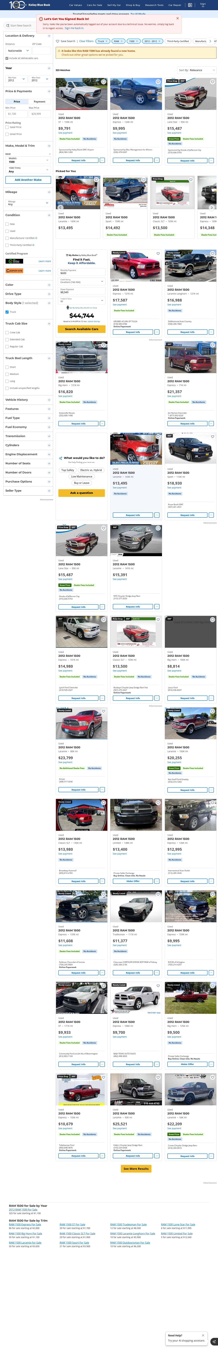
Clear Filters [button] (86, 41)
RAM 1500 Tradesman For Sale (128, 1224)
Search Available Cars (81, 329)
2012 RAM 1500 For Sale (23, 1209)
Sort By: (183, 70)
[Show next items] (210, 41)
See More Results (136, 1169)
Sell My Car (114, 5)
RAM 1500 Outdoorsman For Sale (130, 1242)
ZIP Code (36, 43)
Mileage (11, 202)
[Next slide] (212, 208)
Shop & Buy (133, 5)
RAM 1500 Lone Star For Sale (178, 1224)
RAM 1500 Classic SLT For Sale (77, 1233)
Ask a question (81, 493)
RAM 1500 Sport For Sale (74, 1242)
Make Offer (133, 881)
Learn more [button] (45, 261)
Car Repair (175, 5)
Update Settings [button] (94, 321)
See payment (65, 132)
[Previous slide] (60, 208)
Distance (10, 43)
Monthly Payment (68, 270)
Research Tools (154, 5)
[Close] (203, 1335)
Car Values (75, 5)
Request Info (78, 160)
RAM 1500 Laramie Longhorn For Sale (132, 1233)
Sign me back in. (74, 28)
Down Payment (67, 289)
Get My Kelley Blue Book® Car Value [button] (83, 308)
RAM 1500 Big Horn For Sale (25, 1233)
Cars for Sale (94, 5)
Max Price (34, 107)
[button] (190, 5)
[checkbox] (13, 127)
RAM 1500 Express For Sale (25, 1224)
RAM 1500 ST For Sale (72, 1224)
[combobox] (28, 25)
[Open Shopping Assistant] (214, 1342)
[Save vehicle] (103, 81)
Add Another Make (28, 180)
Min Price (10, 107)
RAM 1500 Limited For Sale (177, 1233)
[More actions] (102, 160)
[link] (89, 139)
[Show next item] (155, 449)
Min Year (12, 78)
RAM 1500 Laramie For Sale (25, 1242)
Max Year (36, 78)
